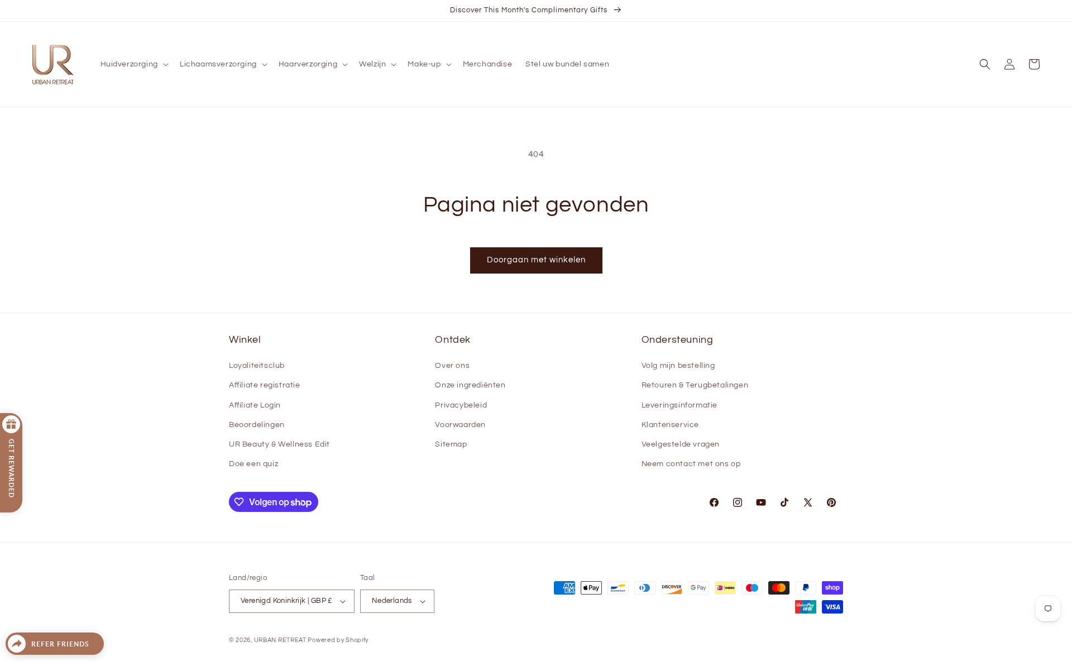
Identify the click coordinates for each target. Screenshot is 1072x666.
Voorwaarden (460, 425)
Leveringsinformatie (679, 405)
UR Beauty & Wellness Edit (279, 444)
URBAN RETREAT (281, 640)
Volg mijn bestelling (678, 366)
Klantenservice (670, 425)
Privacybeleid (461, 405)
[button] (133, 64)
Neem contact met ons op (691, 464)
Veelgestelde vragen (681, 444)
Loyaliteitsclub (257, 366)
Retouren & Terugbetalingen (695, 385)
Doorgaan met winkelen (536, 260)
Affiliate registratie (264, 385)
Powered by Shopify (338, 640)
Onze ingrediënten (470, 385)
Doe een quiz (253, 464)
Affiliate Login (255, 405)
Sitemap (451, 444)
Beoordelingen (257, 425)
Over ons (452, 366)
